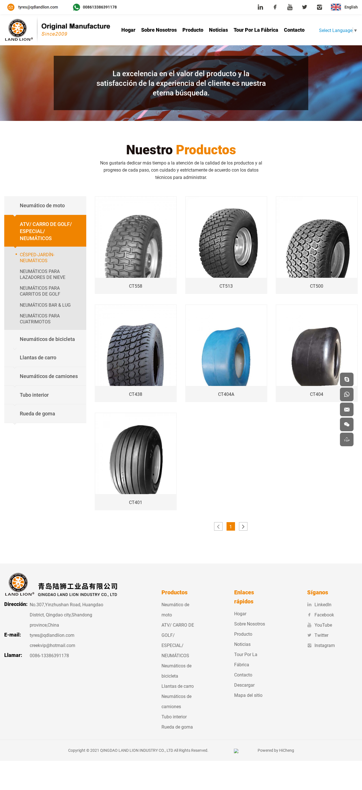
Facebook (324, 615)
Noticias (218, 29)
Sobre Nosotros (159, 29)
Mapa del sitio (248, 695)
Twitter (321, 635)
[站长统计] (236, 750)
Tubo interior (174, 716)
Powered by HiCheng (276, 750)
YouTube (323, 625)
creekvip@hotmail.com (52, 645)
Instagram (324, 645)
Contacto (294, 29)
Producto (192, 29)
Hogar (128, 29)
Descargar (244, 685)
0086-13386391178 (49, 655)
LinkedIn (322, 604)
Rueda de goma (177, 727)
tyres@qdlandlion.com (52, 635)
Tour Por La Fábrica (256, 29)
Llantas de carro (177, 686)
